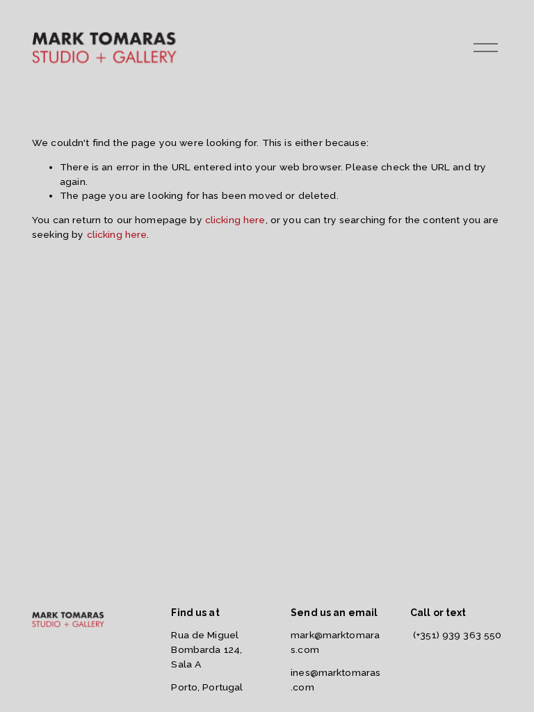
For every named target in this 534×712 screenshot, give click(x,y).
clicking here (235, 219)
